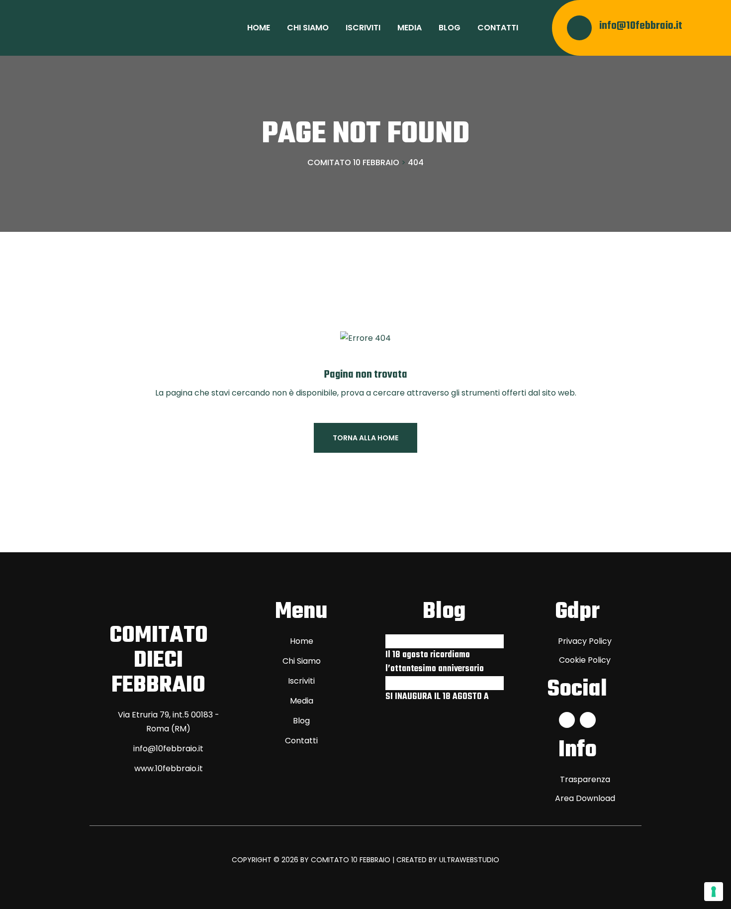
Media (409, 27)
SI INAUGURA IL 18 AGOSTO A (437, 697)
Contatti (497, 27)
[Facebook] (567, 720)
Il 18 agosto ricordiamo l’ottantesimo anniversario (434, 662)
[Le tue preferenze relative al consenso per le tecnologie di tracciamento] (713, 891)
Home (258, 27)
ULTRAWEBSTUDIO (469, 860)
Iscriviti (363, 27)
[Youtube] (588, 720)
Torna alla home (365, 438)
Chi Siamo (308, 27)
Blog (449, 27)
